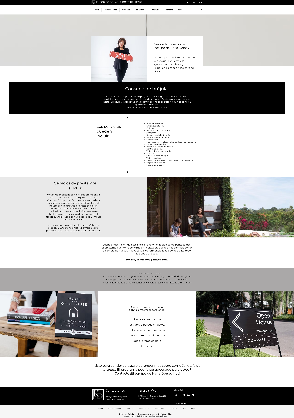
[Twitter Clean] (184, 395)
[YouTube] (193, 395)
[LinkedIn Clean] (188, 395)
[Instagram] (176, 395)
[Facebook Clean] (180, 395)
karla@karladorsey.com (116, 397)
